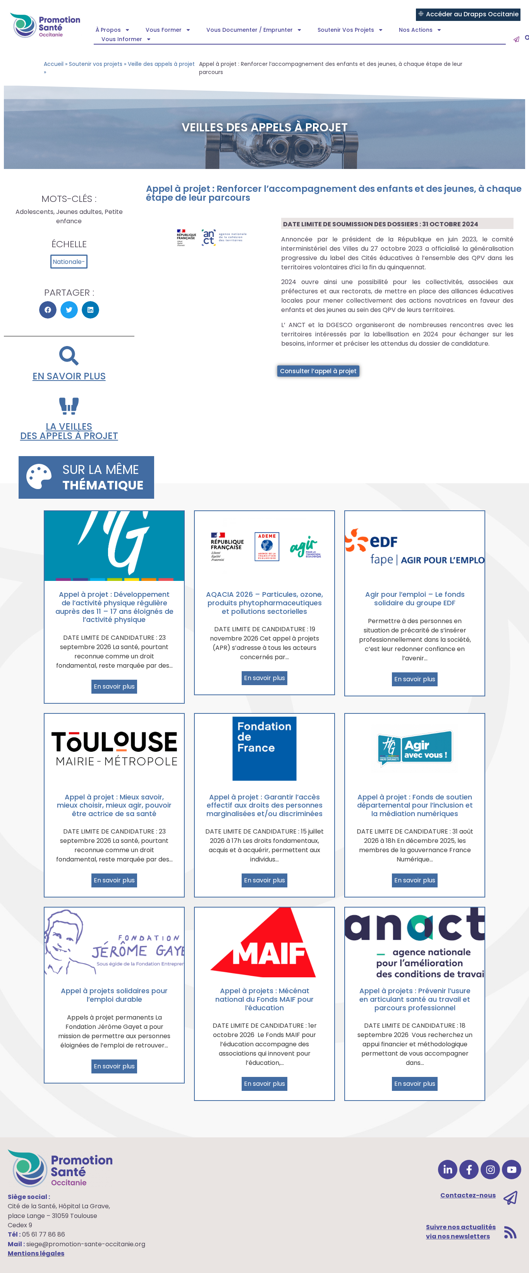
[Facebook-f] (469, 1169)
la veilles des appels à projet (69, 431)
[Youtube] (511, 1169)
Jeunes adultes (79, 211)
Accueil (54, 64)
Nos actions (416, 30)
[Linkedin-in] (447, 1169)
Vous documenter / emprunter (249, 30)
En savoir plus (69, 376)
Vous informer (121, 39)
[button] (48, 310)
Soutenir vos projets (346, 30)
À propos (108, 30)
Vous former (164, 30)
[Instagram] (490, 1169)
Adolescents (34, 211)
